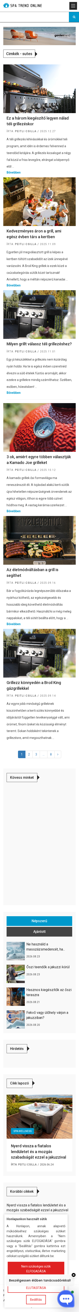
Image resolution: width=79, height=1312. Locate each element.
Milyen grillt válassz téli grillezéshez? (39, 344)
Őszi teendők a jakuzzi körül (48, 967)
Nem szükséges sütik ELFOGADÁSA (36, 1269)
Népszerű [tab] (39, 921)
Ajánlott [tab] (39, 931)
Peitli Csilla (25, 131)
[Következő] (57, 754)
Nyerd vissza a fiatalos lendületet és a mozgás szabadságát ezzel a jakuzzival (38, 1151)
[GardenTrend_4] (39, 35)
